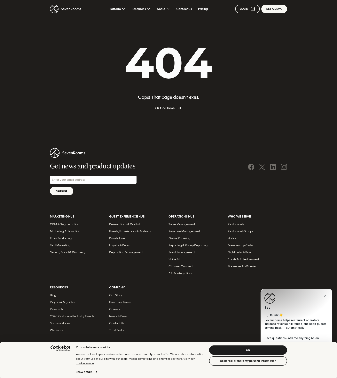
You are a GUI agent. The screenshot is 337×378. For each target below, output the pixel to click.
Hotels (232, 238)
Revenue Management (184, 231)
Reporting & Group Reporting (188, 245)
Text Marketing (60, 245)
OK (248, 350)
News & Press (118, 316)
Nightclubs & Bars (239, 252)
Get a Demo (274, 9)
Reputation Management (126, 252)
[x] (262, 167)
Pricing (203, 9)
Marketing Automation (65, 231)
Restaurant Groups (240, 231)
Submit (61, 191)
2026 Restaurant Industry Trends (72, 316)
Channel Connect (180, 266)
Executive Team (119, 302)
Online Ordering (179, 238)
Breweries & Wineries (242, 266)
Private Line (117, 238)
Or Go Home (165, 108)
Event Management (181, 252)
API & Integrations (180, 273)
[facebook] (251, 167)
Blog (53, 295)
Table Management (181, 224)
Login (244, 9)
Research (56, 309)
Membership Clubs (240, 245)
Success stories (60, 323)
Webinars (56, 330)
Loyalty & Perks (119, 245)
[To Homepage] (65, 9)
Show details (84, 372)
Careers (114, 309)
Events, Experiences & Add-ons (130, 231)
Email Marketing (61, 238)
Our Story (115, 295)
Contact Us (184, 9)
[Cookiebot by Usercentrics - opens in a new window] (60, 348)
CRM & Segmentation (64, 224)
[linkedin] (273, 167)
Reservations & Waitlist (124, 224)
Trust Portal (116, 330)
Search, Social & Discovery (67, 252)
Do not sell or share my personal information (248, 361)
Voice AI (174, 259)
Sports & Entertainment (243, 259)
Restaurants (236, 224)
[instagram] (284, 167)
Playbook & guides (62, 302)
